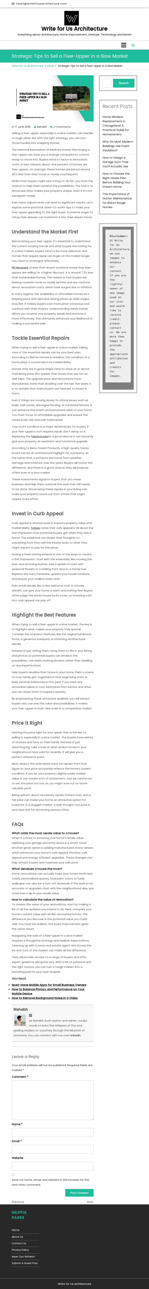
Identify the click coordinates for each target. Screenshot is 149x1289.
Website (17, 1158)
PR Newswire (20, 267)
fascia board (40, 436)
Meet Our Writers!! (23, 1256)
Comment (20, 1077)
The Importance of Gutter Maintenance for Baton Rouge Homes (117, 200)
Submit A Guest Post (25, 1263)
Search (124, 83)
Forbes (35, 528)
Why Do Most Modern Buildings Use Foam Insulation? (117, 146)
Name (17, 1124)
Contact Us (19, 1243)
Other (50, 66)
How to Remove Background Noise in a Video (45, 998)
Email (17, 1141)
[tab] (123, 45)
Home (15, 1230)
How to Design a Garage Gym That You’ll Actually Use (115, 162)
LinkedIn (75, 1035)
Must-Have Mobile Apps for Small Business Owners (49, 985)
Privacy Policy (20, 1250)
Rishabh (21, 1009)
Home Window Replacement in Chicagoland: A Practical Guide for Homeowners (115, 125)
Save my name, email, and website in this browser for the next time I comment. (50, 1182)
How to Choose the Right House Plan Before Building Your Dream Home (116, 180)
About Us (17, 1237)
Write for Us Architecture (74, 29)
